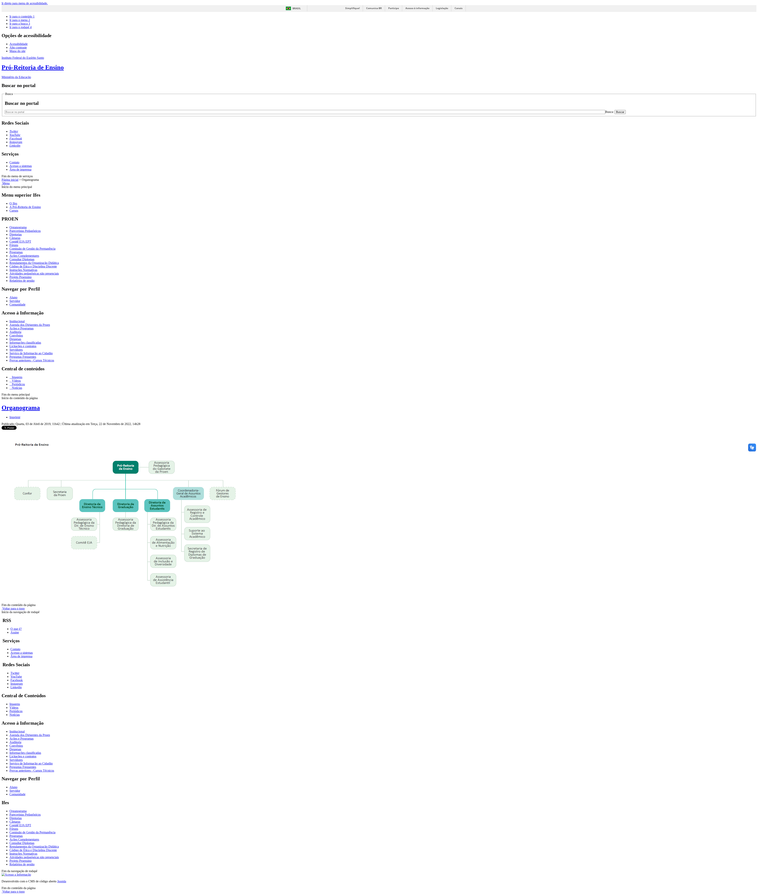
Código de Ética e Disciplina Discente (33, 266)
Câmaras (14, 238)
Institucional (17, 321)
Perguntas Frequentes (22, 356)
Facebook (16, 680)
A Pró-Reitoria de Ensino (25, 207)
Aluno (13, 297)
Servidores (16, 349)
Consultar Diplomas (21, 259)
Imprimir (14, 417)
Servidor (14, 301)
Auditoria (15, 332)
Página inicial (10, 179)
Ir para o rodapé (20, 27)
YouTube (16, 676)
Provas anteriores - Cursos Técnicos (31, 360)
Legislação (442, 8)
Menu (6, 183)
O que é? (16, 628)
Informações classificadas (25, 342)
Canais (458, 8)
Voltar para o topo (13, 608)
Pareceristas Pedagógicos (25, 231)
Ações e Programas (21, 328)
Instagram (16, 683)
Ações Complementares (24, 255)
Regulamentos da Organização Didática (34, 263)
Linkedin (16, 687)
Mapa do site (17, 51)
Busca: (609, 112)
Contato (14, 162)
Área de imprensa (20, 169)
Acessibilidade (18, 44)
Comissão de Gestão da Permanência (32, 248)
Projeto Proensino (20, 277)
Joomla (61, 881)
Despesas (15, 339)
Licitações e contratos (22, 346)
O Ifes (13, 203)
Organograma (18, 227)
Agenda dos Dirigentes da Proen (29, 324)
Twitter (14, 673)
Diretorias (15, 234)
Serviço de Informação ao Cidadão (31, 353)
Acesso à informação (417, 8)
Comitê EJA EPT (20, 241)
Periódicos (18, 384)
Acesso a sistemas (20, 166)
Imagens (16, 377)
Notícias (16, 387)
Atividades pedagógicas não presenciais (34, 273)
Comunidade (17, 304)
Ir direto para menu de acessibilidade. (25, 3)
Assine (14, 632)
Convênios (16, 335)
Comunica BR (374, 8)
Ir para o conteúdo (22, 16)
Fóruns (13, 245)
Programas (16, 252)
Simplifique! (352, 8)
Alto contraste (18, 47)
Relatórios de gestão (22, 280)
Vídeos (16, 380)
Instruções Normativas (23, 270)
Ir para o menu (19, 20)
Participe (393, 8)
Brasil (297, 8)
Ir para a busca (19, 23)
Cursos (13, 210)
